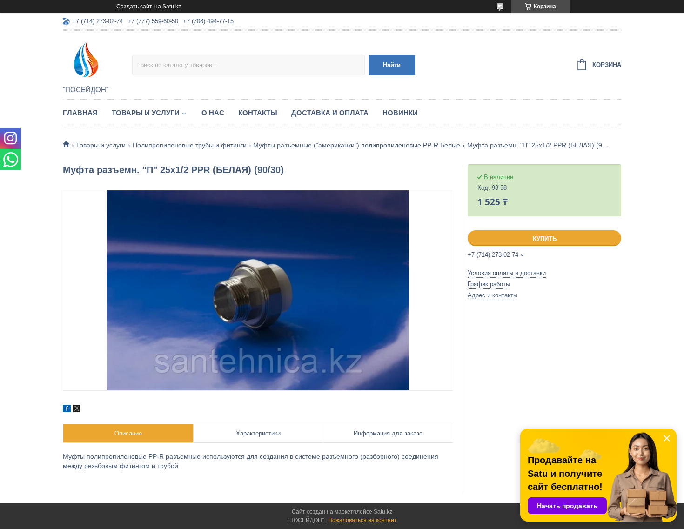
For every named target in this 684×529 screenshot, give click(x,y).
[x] (76, 410)
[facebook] (67, 410)
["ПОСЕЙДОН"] (97, 58)
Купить (545, 238)
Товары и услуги (146, 112)
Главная (80, 112)
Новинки (400, 112)
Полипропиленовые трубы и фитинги (190, 145)
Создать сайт (134, 6)
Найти (392, 64)
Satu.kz (383, 512)
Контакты (257, 112)
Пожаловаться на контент (362, 520)
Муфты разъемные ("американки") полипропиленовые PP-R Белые (356, 145)
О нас (212, 112)
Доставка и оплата (330, 112)
